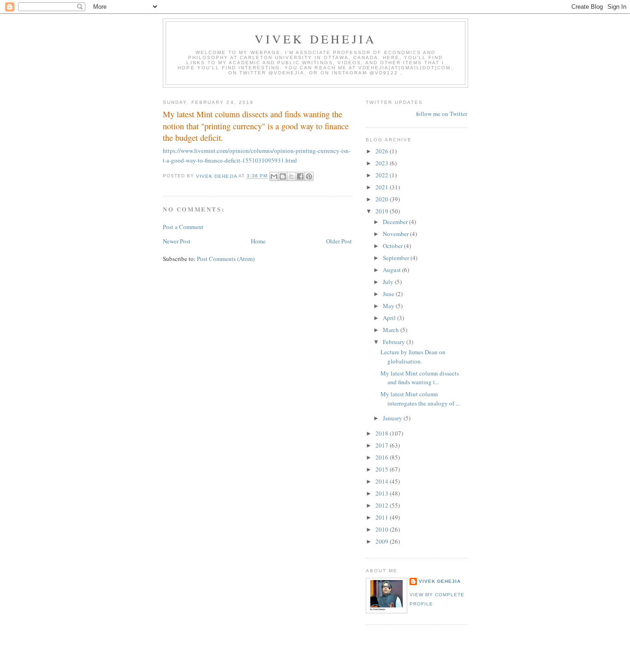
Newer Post (176, 241)
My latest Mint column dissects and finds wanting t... (419, 378)
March (391, 330)
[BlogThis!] (282, 176)
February (394, 342)
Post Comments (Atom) (226, 258)
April (390, 318)
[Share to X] (291, 176)
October (393, 246)
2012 (382, 505)
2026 (382, 151)
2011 (382, 517)
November (396, 234)
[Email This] (274, 176)
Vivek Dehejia (440, 581)
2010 (382, 529)
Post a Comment (183, 227)
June (389, 294)
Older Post (339, 241)
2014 (382, 481)
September (396, 258)
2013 (382, 493)
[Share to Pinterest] (309, 176)
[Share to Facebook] (300, 176)
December (396, 222)
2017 (382, 445)
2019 (382, 211)
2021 (382, 187)
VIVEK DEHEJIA (316, 39)
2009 (382, 541)
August (392, 270)
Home (258, 241)
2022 (382, 175)
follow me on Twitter (441, 113)
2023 (382, 163)
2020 (382, 199)
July (389, 282)
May (389, 306)
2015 (382, 469)
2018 (382, 433)
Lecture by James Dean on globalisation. (413, 356)
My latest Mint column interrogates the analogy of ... (420, 398)
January (393, 418)
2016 (382, 457)
